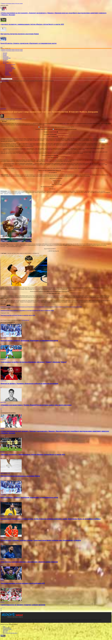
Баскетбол (5, 56)
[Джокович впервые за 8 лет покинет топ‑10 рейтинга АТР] (11, 579)
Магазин (5, 53)
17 (1, 344)
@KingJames (56, 186)
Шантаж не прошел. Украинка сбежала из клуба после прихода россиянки (29, 383)
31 (1, 587)
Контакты (5, 631)
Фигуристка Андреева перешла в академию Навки (19, 34)
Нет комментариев (17, 118)
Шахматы (7, 73)
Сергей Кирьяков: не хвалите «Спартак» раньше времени (22, 605)
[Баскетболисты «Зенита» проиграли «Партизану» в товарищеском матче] (3, 40)
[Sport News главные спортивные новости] (12, 617)
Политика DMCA (6, 627)
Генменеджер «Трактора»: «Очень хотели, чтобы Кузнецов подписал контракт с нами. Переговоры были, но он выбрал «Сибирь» (50, 519)
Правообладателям (7, 629)
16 (1, 523)
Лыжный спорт (8, 69)
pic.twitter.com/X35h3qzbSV (62, 248)
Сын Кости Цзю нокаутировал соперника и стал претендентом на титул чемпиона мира (27, 310)
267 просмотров (4, 118)
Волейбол (5, 59)
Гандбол (7, 72)
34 (1, 366)
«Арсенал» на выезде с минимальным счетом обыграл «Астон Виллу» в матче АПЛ (32, 24)
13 (1, 458)
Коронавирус (8, 65)
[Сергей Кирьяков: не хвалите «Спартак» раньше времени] (11, 600)
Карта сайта (5, 630)
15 (1, 480)
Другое (4, 63)
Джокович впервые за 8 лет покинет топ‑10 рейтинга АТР (22, 583)
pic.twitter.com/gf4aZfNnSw (64, 155)
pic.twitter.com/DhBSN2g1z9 (67, 170)
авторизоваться (25, 320)
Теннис (5, 60)
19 (1, 544)
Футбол (5, 54)
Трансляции (8, 74)
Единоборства (6, 58)
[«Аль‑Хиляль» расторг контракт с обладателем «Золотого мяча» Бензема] (11, 557)
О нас (4, 626)
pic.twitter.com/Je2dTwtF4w (65, 186)
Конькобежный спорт (10, 68)
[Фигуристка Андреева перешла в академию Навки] (3, 31)
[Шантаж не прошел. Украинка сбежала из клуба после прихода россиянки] (11, 379)
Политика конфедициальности (10, 633)
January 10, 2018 (60, 172)
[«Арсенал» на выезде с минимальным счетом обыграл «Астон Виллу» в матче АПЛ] (3, 21)
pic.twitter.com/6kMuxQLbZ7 (76, 291)
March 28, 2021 (61, 136)
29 (1, 565)
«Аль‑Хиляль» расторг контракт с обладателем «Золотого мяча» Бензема (29, 562)
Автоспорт (6, 62)
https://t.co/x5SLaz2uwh (63, 132)
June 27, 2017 (62, 251)
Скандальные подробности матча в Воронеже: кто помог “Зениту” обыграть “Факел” (33, 362)
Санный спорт (8, 71)
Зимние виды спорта (10, 64)
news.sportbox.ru (10, 304)
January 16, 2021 (62, 157)
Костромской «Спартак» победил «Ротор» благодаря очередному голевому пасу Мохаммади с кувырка (40, 540)
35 (1, 387)
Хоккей (5, 55)
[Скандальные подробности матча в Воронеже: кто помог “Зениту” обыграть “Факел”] (11, 358)
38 (1, 409)
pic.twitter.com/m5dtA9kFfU (63, 134)
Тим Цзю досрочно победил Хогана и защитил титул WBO (17, 315)
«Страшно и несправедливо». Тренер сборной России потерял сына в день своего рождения (35, 405)
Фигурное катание (9, 67)
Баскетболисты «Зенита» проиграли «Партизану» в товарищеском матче (28, 43)
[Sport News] (11, 3)
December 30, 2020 (60, 189)
